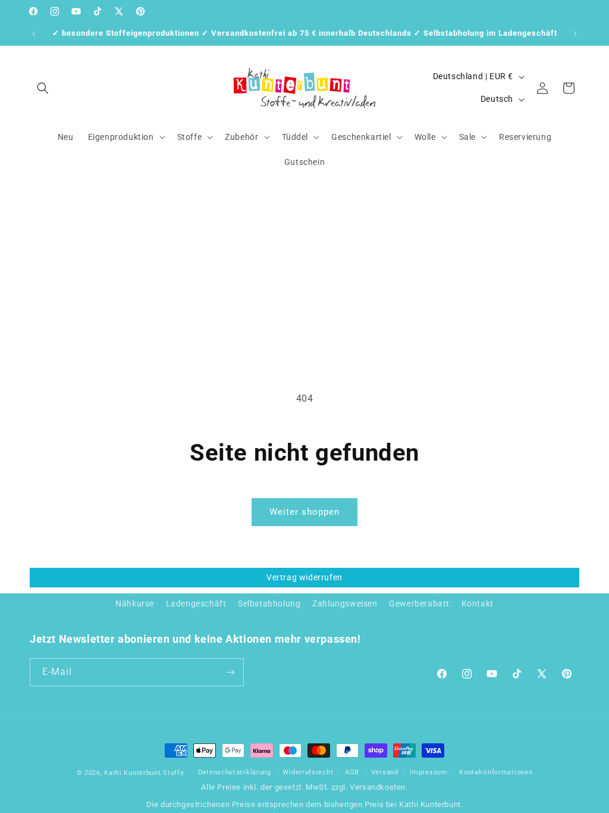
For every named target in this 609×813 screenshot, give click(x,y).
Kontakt (478, 603)
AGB (352, 772)
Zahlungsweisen (344, 603)
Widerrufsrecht (307, 772)
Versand (384, 772)
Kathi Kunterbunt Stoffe (145, 773)
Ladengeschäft (196, 603)
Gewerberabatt (419, 603)
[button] (43, 88)
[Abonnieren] (230, 672)
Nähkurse (134, 603)
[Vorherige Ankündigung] (34, 34)
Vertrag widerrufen (304, 577)
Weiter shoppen (304, 511)
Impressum (428, 772)
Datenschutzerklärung (234, 772)
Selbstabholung (269, 603)
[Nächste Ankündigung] (575, 34)
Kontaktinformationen (495, 772)
